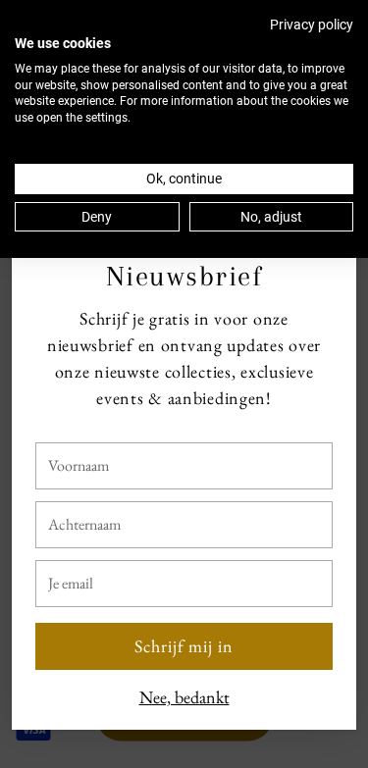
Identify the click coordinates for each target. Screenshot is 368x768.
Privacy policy (311, 24)
